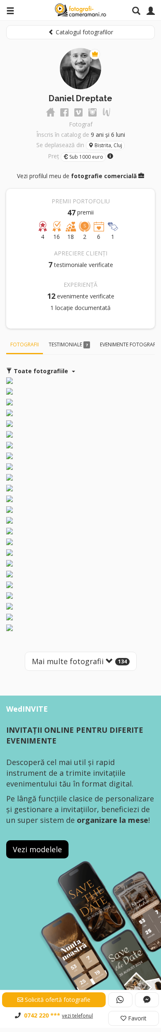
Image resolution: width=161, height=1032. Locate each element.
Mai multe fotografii (79, 661)
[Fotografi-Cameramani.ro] (80, 10)
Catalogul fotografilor (83, 32)
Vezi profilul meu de (77, 176)
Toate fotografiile (41, 371)
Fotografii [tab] (24, 344)
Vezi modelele (37, 849)
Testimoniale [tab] (68, 344)
